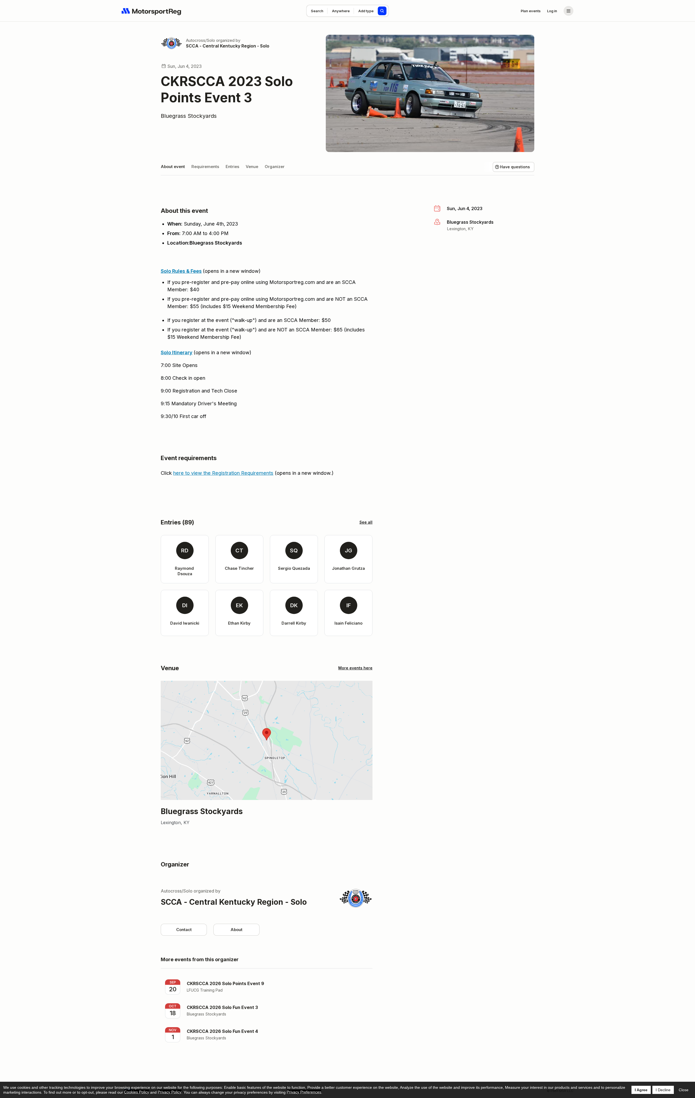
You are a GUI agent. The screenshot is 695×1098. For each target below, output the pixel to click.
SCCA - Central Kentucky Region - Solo (227, 46)
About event (173, 166)
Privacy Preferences (304, 1092)
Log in (552, 11)
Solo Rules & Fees (181, 271)
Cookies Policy (136, 1092)
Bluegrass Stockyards (189, 116)
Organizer (275, 166)
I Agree (641, 1090)
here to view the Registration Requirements (223, 473)
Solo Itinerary (176, 352)
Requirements (205, 166)
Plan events (531, 11)
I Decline (663, 1090)
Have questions (515, 166)
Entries (232, 166)
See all (365, 522)
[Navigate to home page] (151, 10)
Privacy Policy (169, 1092)
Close (683, 1090)
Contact (184, 929)
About (236, 929)
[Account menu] (568, 11)
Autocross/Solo (200, 40)
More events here (355, 668)
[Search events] (382, 11)
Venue (252, 166)
